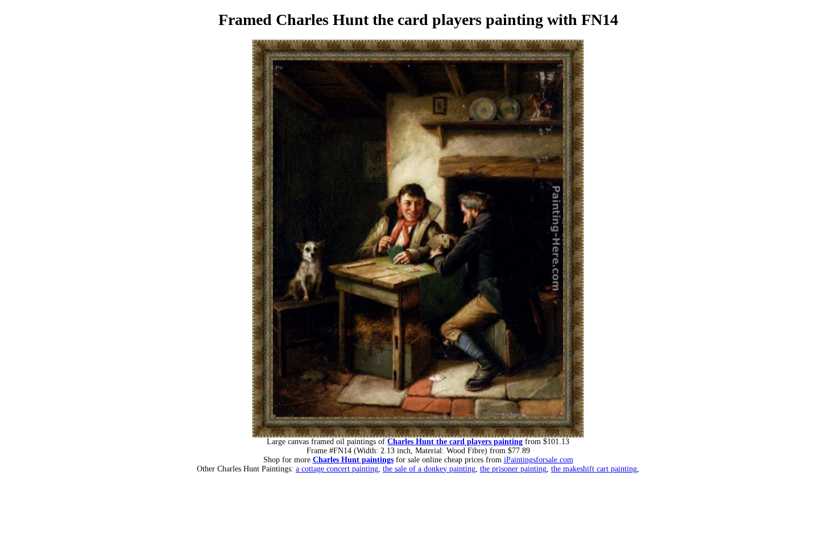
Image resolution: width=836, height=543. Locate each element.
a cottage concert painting (337, 469)
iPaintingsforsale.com (538, 460)
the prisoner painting (513, 469)
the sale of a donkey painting (429, 469)
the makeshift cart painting (594, 469)
